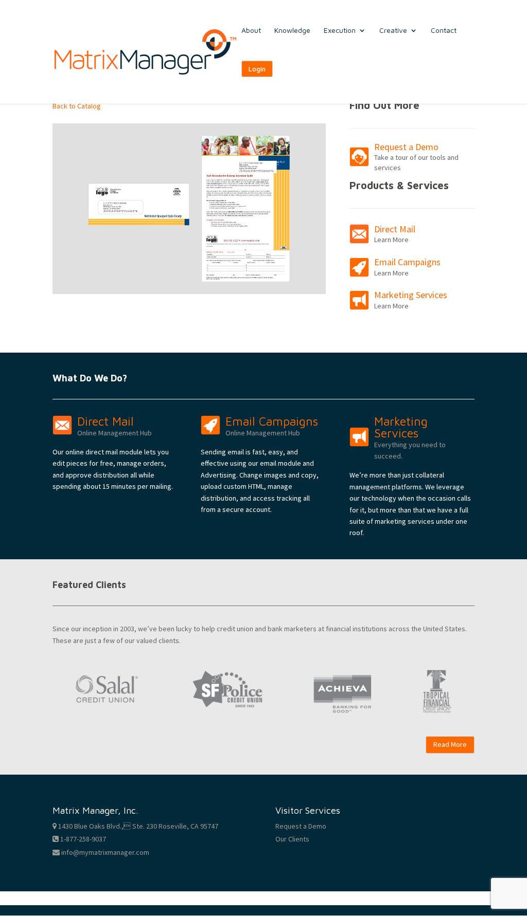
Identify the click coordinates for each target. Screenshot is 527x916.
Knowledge (292, 30)
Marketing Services (410, 295)
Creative (393, 30)
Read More (450, 744)
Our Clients (292, 839)
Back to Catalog (76, 106)
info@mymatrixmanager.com (104, 852)
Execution (340, 30)
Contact (443, 30)
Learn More (391, 239)
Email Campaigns (407, 262)
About (251, 30)
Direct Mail (394, 229)
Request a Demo (406, 147)
